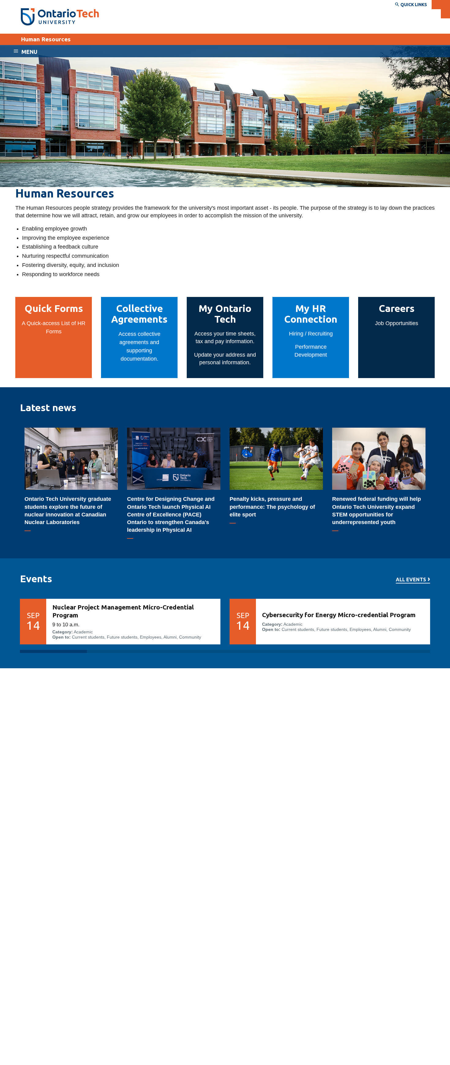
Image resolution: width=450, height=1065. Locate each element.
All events (411, 579)
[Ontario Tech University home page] (60, 17)
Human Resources (46, 39)
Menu (29, 52)
